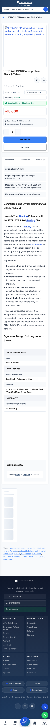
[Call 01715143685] (44, 706)
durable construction (29, 556)
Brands (6, 661)
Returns (30, 631)
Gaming (23, 216)
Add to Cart (25, 140)
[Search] (45, 9)
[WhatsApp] (44, 715)
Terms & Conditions (11, 649)
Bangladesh (26, 554)
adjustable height (26, 551)
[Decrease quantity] (6, 132)
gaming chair (15, 548)
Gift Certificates (9, 665)
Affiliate (6, 669)
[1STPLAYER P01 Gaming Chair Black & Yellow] (25, 46)
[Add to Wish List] (37, 80)
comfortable (36, 244)
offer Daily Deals (10, 623)
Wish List (31, 669)
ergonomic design (28, 548)
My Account (32, 661)
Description (9, 160)
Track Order (32, 627)
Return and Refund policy (11, 628)
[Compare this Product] (44, 80)
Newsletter (31, 672)
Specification (24, 160)
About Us (7, 645)
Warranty (7, 641)
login (17, 474)
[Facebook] (18, 706)
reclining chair (40, 551)
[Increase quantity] (18, 132)
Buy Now (25, 147)
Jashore (17, 554)
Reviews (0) (40, 160)
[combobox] (22, 9)
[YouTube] (32, 706)
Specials (6, 672)
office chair (8, 554)
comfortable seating (11, 556)
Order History (32, 665)
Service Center (9, 637)
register (26, 474)
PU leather (14, 551)
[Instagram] (25, 706)
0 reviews (20, 86)
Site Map (30, 635)
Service (6, 633)
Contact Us (31, 623)
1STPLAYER (15, 92)
